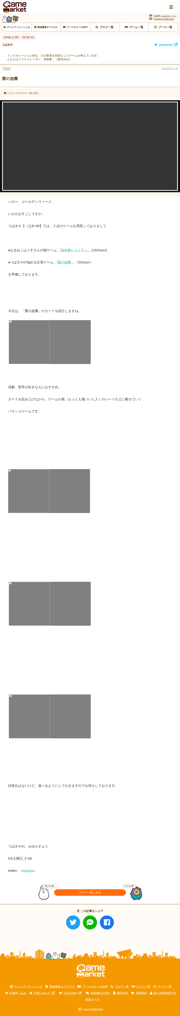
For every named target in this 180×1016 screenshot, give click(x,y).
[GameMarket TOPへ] (90, 971)
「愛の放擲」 (64, 262)
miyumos (28, 870)
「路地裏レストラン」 (74, 250)
